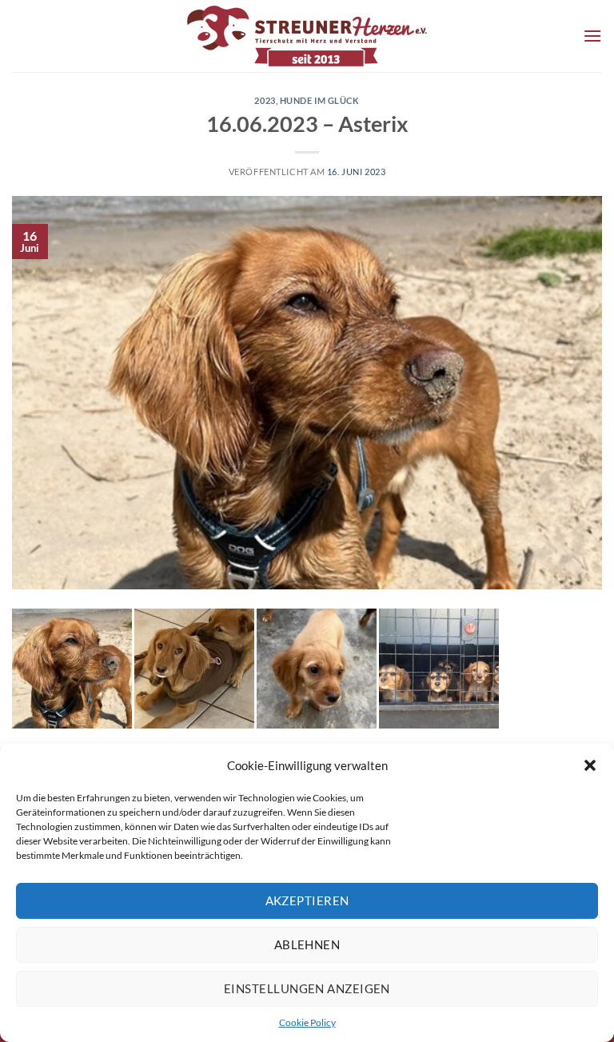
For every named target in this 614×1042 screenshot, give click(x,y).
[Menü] (592, 35)
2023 (264, 100)
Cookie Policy (307, 1022)
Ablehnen (307, 944)
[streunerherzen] (307, 36)
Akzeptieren (307, 900)
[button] (590, 765)
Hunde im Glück (320, 100)
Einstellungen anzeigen (307, 988)
